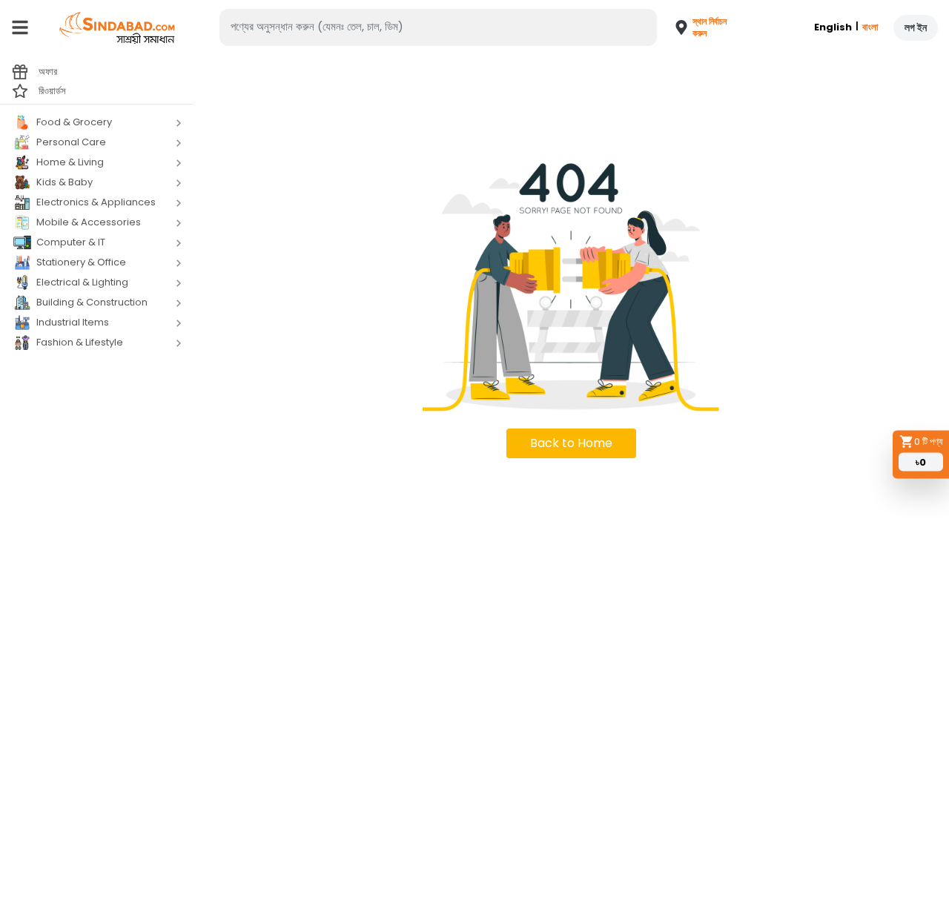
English (833, 27)
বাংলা (870, 27)
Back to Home (571, 443)
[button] (694, 27)
